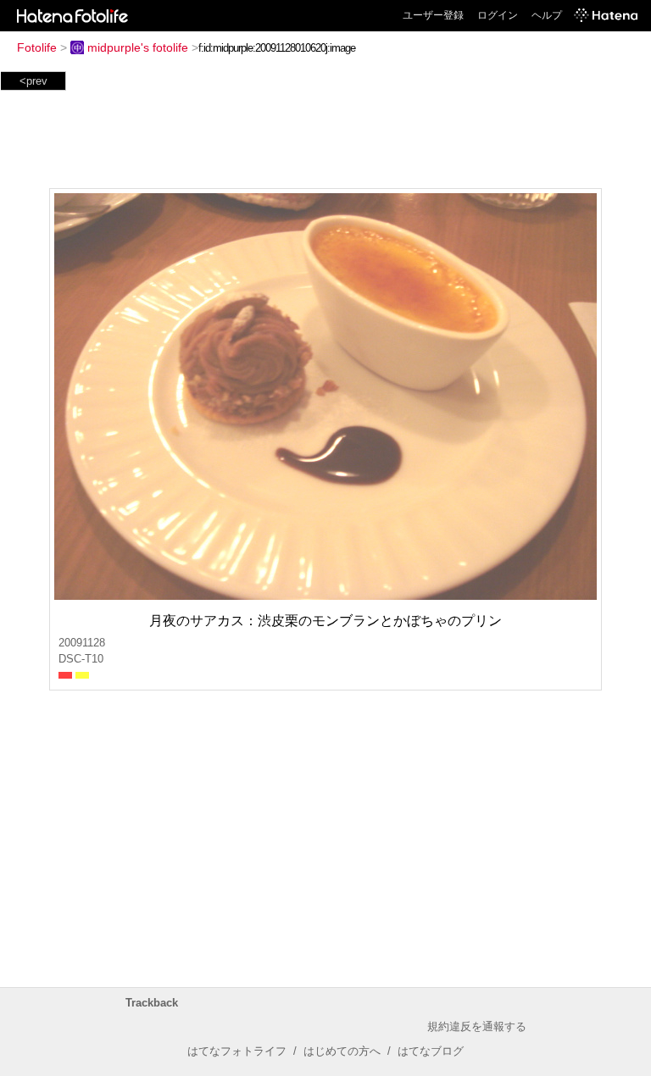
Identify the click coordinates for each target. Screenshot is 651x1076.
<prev (33, 81)
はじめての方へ (342, 1051)
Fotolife (37, 47)
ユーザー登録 (433, 15)
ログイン (497, 15)
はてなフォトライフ (237, 1051)
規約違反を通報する (476, 1026)
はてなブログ (431, 1051)
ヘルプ (546, 15)
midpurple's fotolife (137, 47)
